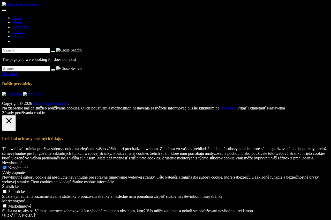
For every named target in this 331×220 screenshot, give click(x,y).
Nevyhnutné (18, 168)
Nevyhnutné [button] (12, 162)
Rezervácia (21, 27)
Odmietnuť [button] (257, 108)
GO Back (10, 73)
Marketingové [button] (13, 201)
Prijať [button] (242, 108)
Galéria (18, 32)
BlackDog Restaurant (50, 103)
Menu (17, 22)
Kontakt (19, 36)
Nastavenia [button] (276, 108)
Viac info (227, 108)
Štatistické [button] (10, 186)
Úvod (17, 18)
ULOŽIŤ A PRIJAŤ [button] (19, 215)
